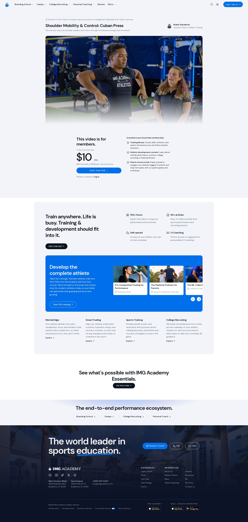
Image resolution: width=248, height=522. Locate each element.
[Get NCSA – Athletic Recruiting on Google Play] (192, 508)
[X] (68, 475)
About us (168, 471)
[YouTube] (50, 475)
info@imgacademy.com (103, 484)
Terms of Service (124, 508)
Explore (48, 338)
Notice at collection (84, 508)
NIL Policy (189, 483)
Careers (188, 471)
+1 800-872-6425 (100, 481)
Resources (189, 475)
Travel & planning (172, 483)
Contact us (190, 486)
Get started (55, 246)
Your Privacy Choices (103, 508)
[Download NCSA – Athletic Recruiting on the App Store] (177, 508)
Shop (143, 475)
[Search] (212, 4)
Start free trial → (99, 170)
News (167, 479)
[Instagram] (56, 475)
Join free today (122, 385)
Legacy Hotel (146, 471)
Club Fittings (146, 483)
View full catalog (62, 304)
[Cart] (217, 4)
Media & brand (171, 475)
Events (144, 486)
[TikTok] (62, 475)
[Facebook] (74, 475)
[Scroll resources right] (199, 299)
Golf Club (145, 479)
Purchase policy (68, 508)
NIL (186, 479)
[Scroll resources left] (193, 299)
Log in (96, 177)
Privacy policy (54, 508)
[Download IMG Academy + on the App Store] (154, 508)
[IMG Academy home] (7, 4)
